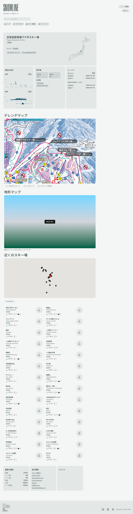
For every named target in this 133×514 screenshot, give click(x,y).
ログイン (125, 11)
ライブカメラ (19, 24)
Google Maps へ (10, 301)
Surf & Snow (36, 475)
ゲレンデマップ (29, 186)
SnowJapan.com (37, 478)
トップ (8, 24)
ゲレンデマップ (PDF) (44, 186)
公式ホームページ (15, 52)
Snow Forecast (37, 480)
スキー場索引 (32, 24)
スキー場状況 (36, 473)
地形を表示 (50, 222)
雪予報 (38, 70)
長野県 (9, 42)
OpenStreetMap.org (39, 488)
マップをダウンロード (13, 186)
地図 (3, 509)
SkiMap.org (36, 485)
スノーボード (44, 24)
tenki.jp (34, 483)
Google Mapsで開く (30, 52)
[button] (15, 48)
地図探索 (4, 510)
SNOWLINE (11, 7)
